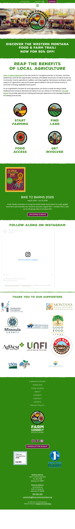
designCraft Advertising (43, 504)
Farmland (37, 385)
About (37, 392)
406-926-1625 (37, 494)
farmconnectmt (26, 285)
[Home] (37, 21)
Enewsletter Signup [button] (37, 446)
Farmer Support (37, 381)
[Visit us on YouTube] (42, 441)
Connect (37, 395)
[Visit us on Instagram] (33, 441)
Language (24, 1)
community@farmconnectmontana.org (37, 497)
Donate (52, 1)
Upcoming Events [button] (37, 214)
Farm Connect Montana (13, 75)
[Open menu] (37, 5)
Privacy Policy (37, 405)
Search (38, 1)
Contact (37, 398)
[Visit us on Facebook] (37, 441)
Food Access (37, 388)
